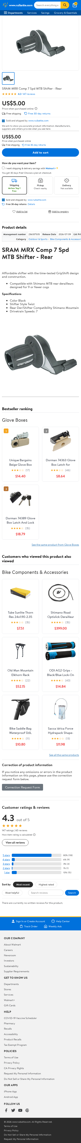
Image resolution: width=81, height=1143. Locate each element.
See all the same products (64, 755)
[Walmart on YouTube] (20, 1110)
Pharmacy (9, 1023)
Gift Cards (9, 1005)
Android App (11, 1097)
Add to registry (60, 211)
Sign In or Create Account (30, 921)
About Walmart (12, 944)
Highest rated (46, 884)
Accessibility (11, 1034)
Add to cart (40, 152)
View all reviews (15, 842)
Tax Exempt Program (15, 1045)
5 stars (6, 855)
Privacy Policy (12, 1062)
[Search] (65, 5)
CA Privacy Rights (14, 1068)
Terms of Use (11, 1057)
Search (72, 892)
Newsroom (10, 955)
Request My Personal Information (22, 1073)
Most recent (23, 884)
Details (31, 204)
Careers (8, 950)
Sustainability (11, 966)
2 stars (6, 868)
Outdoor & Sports (38, 239)
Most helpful (12, 892)
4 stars (6, 859)
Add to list (22, 211)
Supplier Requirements (16, 971)
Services (32, 12)
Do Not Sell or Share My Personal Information (29, 1079)
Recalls (8, 1028)
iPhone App (10, 1091)
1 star (7, 872)
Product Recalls (12, 1039)
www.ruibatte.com (38, 120)
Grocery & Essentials (65, 12)
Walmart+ (9, 1000)
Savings (45, 12)
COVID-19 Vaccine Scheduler (20, 1018)
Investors (9, 960)
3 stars (6, 863)
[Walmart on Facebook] (6, 1110)
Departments (15, 12)
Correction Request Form (22, 787)
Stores (7, 989)
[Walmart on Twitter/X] (13, 1110)
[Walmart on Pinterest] (27, 1110)
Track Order (31, 926)
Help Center (63, 921)
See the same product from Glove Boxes (55, 544)
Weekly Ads (55, 926)
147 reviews (29, 94)
